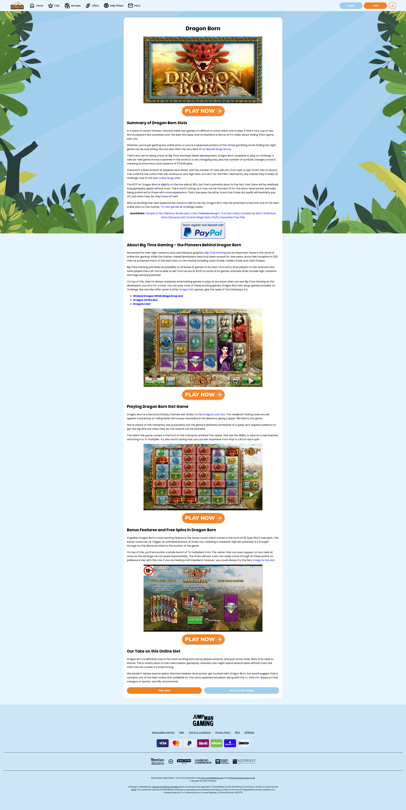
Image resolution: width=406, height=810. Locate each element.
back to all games (242, 690)
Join (375, 5)
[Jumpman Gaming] (203, 725)
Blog (237, 732)
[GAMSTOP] (184, 761)
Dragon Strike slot (145, 300)
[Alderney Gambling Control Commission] (244, 761)
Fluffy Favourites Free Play (228, 217)
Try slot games (170, 207)
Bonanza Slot (177, 217)
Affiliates (249, 732)
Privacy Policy (223, 732)
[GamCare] (157, 761)
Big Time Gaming (215, 253)
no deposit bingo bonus (216, 149)
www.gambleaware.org (211, 778)
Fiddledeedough (209, 213)
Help (181, 732)
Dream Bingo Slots (198, 217)
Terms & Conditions (200, 732)
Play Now (164, 690)
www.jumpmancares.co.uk (242, 778)
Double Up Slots (252, 213)
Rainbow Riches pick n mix (180, 213)
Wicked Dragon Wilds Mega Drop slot (158, 296)
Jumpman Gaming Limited (165, 786)
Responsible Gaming (163, 732)
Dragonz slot (142, 304)
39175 (134, 789)
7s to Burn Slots (230, 213)
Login (350, 5)
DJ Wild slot (252, 677)
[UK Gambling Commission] (203, 761)
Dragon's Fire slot (264, 560)
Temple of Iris (153, 213)
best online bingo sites (166, 178)
